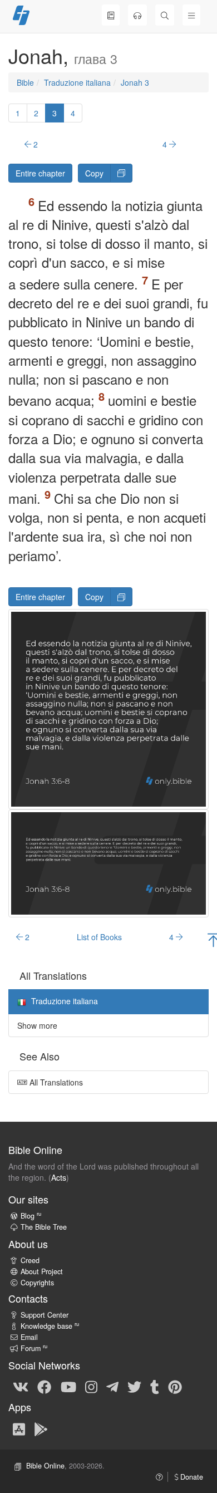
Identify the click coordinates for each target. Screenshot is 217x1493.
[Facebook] (44, 1386)
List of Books (99, 936)
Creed (30, 1260)
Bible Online (45, 1466)
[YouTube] (68, 1386)
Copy (94, 173)
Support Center (44, 1315)
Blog (31, 1216)
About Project (42, 1271)
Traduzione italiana (77, 82)
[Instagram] (91, 1386)
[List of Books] (111, 15)
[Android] (41, 1428)
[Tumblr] (154, 1386)
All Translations (55, 1082)
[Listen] (137, 15)
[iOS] (19, 1428)
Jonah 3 (135, 82)
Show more (37, 1025)
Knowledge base (50, 1326)
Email (29, 1337)
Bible (25, 82)
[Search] (164, 15)
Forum (34, 1348)
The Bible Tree (44, 1227)
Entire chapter (40, 173)
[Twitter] (134, 1386)
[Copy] (121, 173)
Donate (190, 1477)
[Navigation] (191, 15)
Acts (58, 1177)
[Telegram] (112, 1386)
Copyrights (37, 1283)
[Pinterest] (175, 1386)
